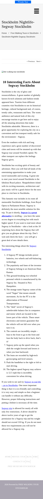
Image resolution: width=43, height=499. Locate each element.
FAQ (28, 462)
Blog (29, 457)
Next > (38, 61)
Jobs (35, 457)
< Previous (31, 61)
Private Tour (18, 457)
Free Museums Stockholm (21, 466)
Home (8, 457)
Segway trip (7, 408)
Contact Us (19, 462)
